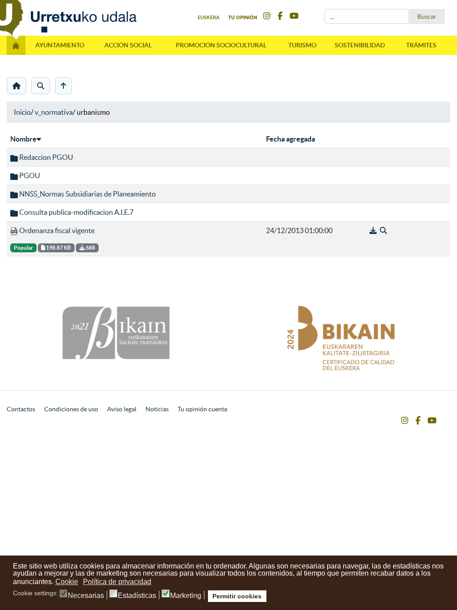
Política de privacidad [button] (117, 581)
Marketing (185, 595)
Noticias (157, 409)
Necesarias (86, 595)
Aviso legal (122, 409)
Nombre (23, 139)
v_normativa (54, 112)
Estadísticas (137, 595)
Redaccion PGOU (45, 157)
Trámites (421, 45)
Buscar (426, 16)
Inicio (22, 112)
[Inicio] (16, 85)
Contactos (21, 409)
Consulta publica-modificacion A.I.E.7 (75, 212)
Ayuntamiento (59, 45)
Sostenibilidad (360, 45)
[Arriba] (63, 85)
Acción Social (128, 45)
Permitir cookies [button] (237, 596)
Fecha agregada (290, 139)
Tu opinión (242, 17)
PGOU (29, 175)
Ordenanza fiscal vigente (56, 230)
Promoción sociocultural (221, 45)
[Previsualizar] (383, 230)
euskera (209, 17)
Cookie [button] (66, 581)
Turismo (302, 45)
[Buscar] (40, 85)
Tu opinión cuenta (202, 409)
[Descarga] (374, 230)
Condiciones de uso (71, 409)
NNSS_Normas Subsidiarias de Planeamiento (87, 194)
